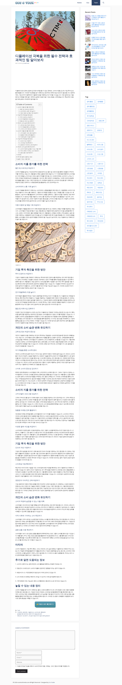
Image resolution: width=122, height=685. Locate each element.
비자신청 (89, 149)
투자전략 (100, 221)
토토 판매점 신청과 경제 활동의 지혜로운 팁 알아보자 (98, 82)
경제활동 (100, 101)
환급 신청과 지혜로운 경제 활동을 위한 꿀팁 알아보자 (98, 53)
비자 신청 (100, 145)
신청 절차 (90, 173)
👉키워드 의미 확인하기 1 (45, 604)
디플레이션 (31, 612)
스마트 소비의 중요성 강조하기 (28, 129)
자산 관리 (100, 178)
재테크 (89, 192)
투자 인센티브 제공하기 (26, 117)
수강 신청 (100, 154)
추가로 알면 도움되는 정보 (25, 157)
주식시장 (100, 202)
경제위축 (25, 612)
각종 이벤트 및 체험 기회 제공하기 (29, 113)
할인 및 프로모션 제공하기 (27, 109)
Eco (88, 3)
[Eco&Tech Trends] (27, 2)
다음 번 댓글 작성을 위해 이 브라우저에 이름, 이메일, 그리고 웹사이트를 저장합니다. (43, 666)
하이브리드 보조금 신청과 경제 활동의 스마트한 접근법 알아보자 (98, 46)
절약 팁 (99, 197)
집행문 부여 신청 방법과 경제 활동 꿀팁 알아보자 (98, 39)
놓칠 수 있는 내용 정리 (24, 159)
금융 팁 (99, 130)
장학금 (100, 183)
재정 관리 (90, 187)
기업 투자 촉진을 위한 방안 (25, 115)
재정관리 (100, 187)
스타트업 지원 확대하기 (26, 143)
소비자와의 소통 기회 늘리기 (27, 111)
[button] (103, 2)
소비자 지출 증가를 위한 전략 (26, 107)
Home (79, 3)
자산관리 (89, 178)
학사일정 (89, 230)
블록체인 (89, 145)
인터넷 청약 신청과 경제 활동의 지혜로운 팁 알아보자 (98, 61)
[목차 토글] (39, 104)
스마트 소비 (90, 159)
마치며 (19, 154)
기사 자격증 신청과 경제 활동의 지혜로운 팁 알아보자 (98, 75)
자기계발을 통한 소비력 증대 (27, 127)
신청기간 (100, 164)
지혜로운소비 (91, 216)
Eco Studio (52, 682)
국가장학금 (90, 116)
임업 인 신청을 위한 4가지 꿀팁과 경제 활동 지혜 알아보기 (98, 17)
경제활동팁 (90, 111)
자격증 (100, 173)
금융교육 (101, 121)
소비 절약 (100, 149)
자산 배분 (90, 183)
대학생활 (89, 135)
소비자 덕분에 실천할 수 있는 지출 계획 (30, 149)
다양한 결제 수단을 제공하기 (27, 137)
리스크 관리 (90, 140)
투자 (101, 216)
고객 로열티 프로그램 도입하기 (28, 133)
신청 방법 (90, 168)
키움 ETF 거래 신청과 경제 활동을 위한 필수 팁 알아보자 (98, 24)
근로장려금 (90, 121)
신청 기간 (90, 164)
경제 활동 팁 (91, 106)
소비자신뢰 (37, 612)
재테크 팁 (99, 192)
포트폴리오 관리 (92, 226)
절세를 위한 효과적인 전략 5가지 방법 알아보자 (29, 614)
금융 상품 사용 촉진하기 (26, 152)
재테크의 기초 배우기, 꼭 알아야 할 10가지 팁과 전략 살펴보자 (33, 616)
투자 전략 (90, 221)
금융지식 (89, 130)
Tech (96, 3)
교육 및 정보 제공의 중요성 (27, 125)
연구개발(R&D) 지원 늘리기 (27, 119)
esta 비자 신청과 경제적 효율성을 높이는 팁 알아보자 (98, 32)
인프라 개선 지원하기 (25, 141)
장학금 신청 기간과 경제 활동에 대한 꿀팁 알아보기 (98, 68)
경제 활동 (90, 101)
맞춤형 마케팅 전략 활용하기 (27, 135)
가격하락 (19, 612)
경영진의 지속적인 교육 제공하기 (29, 145)
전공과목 (89, 197)
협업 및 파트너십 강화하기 (27, 121)
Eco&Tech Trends (48, 2)
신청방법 (100, 168)
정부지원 (89, 202)
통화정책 (43, 612)
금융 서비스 (90, 125)
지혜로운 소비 (91, 211)
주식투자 (89, 207)
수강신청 (89, 154)
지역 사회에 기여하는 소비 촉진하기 (29, 151)
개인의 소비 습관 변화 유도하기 (26, 123)
